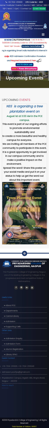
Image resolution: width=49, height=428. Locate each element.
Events (19, 5)
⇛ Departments (11, 310)
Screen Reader (39, 8)
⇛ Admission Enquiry (13, 338)
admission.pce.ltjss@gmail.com (16, 372)
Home (2, 5)
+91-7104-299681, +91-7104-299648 (18, 366)
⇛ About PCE (9, 305)
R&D (45, 5)
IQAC (17, 8)
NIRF (33, 5)
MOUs (39, 5)
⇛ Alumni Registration (13, 349)
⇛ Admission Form (12, 343)
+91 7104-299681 (15, 2)
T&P (4, 8)
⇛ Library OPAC (11, 354)
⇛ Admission (9, 321)
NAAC (10, 8)
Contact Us (26, 8)
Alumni (27, 5)
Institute (10, 5)
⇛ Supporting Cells (12, 326)
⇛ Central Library (11, 316)
